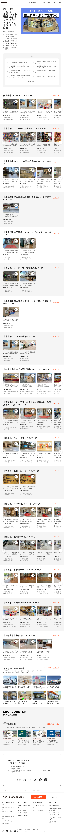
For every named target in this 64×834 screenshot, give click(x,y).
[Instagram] (11, 831)
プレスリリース (37, 830)
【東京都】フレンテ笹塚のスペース (45, 76)
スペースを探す (45, 770)
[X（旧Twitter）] (3, 831)
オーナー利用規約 (38, 810)
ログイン (54, 797)
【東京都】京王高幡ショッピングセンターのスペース (19, 71)
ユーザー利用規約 (23, 813)
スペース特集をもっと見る (51, 668)
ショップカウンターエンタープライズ (55, 813)
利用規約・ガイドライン (8, 808)
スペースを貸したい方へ (39, 806)
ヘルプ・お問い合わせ (8, 821)
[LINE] (15, 831)
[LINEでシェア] (45, 779)
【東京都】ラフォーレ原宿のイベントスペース (45, 62)
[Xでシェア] (35, 779)
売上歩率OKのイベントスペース (18, 62)
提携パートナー (22, 815)
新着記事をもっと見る (53, 724)
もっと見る (56, 95)
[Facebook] (7, 831)
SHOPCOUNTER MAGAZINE (55, 809)
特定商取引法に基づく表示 (8, 817)
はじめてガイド (22, 810)
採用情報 (27, 830)
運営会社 (19, 830)
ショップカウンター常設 (55, 818)
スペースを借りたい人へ (24, 806)
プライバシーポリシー (8, 812)
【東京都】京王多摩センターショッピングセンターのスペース (19, 76)
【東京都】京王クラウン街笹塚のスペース (45, 71)
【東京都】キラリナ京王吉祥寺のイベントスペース (19, 67)
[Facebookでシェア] (40, 779)
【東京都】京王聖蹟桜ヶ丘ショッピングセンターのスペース (45, 67)
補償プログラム (6, 823)
